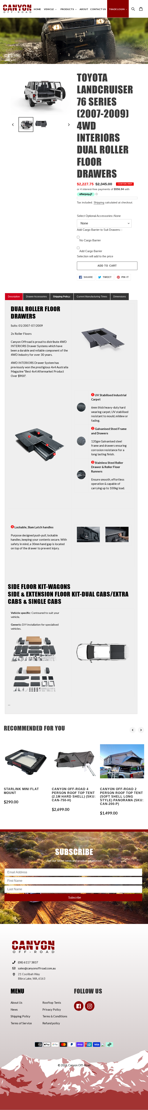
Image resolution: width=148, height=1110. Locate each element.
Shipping (99, 202)
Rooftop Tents (51, 1002)
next (141, 730)
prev (133, 730)
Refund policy (51, 1023)
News (14, 1009)
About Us (16, 1002)
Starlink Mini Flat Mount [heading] (21, 790)
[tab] (62, 296)
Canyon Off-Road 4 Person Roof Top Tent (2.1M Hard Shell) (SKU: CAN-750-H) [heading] (74, 794)
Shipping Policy (20, 1016)
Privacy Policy (51, 1009)
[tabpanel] (71, 507)
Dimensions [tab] (119, 296)
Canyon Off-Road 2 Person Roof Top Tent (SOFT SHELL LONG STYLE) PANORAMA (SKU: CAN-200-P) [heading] (122, 796)
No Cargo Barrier (90, 240)
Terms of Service (21, 1023)
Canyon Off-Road (79, 1065)
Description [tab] (14, 296)
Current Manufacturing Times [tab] (92, 296)
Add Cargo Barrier (90, 251)
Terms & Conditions (54, 1016)
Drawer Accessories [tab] (36, 296)
